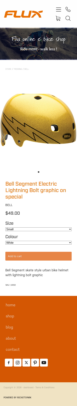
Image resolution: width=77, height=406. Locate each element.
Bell (26, 69)
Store (8, 69)
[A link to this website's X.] (26, 363)
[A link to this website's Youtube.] (44, 363)
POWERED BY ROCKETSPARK (17, 397)
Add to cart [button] (15, 256)
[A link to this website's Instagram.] (17, 363)
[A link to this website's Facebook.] (9, 363)
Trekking (18, 69)
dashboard (28, 387)
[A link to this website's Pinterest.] (35, 363)
